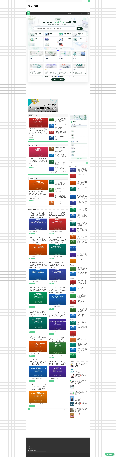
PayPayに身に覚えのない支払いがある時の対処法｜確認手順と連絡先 (60, 132)
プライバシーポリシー (33, 446)
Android (35, 1)
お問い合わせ (76, 1)
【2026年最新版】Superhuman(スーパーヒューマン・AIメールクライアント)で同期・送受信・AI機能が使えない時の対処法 (57, 170)
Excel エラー (72, 76)
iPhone (31, 1)
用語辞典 (71, 1)
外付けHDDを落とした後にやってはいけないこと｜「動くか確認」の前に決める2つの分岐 (57, 363)
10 (39, 409)
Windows (39, 1)
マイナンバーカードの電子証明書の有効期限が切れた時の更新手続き (82, 344)
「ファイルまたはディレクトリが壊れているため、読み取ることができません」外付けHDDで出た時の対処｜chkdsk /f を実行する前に (57, 196)
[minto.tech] (33, 5)
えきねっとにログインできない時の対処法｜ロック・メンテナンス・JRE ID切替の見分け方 (57, 339)
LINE (45, 1)
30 (44, 409)
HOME (28, 1)
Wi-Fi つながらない (46, 76)
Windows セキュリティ (63, 76)
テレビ (52, 1)
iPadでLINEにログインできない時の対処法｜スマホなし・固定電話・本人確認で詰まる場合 (38, 289)
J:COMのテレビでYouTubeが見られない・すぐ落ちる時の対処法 (82, 322)
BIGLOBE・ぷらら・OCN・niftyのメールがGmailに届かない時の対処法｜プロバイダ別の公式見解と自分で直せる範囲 (78, 216)
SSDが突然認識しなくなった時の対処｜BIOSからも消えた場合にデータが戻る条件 (60, 190)
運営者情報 (31, 444)
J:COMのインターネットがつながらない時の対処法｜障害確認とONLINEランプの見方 (37, 338)
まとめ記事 (66, 1)
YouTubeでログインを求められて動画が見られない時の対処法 (82, 327)
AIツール (31, 145)
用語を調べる (110, 454)
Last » (49, 409)
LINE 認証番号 (54, 76)
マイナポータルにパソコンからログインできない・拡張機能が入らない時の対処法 (82, 349)
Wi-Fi (62, 1)
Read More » (32, 139)
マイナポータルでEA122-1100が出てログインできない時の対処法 (60, 138)
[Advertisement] (67, 7)
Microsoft (56, 1)
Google (48, 1)
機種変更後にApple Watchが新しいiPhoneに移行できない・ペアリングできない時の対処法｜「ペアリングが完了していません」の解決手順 (38, 132)
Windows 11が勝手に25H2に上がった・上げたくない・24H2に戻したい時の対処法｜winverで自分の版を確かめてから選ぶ (57, 183)
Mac (42, 1)
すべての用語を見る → (78, 158)
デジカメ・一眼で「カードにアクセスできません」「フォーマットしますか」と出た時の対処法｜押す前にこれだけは (78, 262)
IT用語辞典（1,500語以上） (34, 450)
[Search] (89, 1)
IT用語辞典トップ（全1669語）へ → (58, 79)
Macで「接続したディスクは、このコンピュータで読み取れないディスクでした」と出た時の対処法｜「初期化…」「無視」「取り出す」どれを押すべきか (79, 274)
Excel (59, 1)
